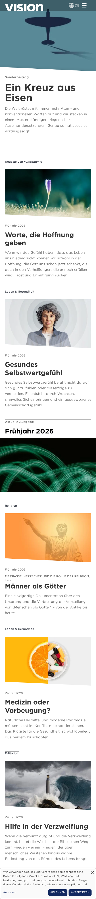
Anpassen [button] (9, 892)
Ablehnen (57, 892)
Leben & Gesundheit (19, 291)
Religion (11, 505)
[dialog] (48, 883)
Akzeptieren (80, 892)
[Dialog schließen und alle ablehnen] (92, 871)
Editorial (11, 753)
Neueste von (23, 161)
